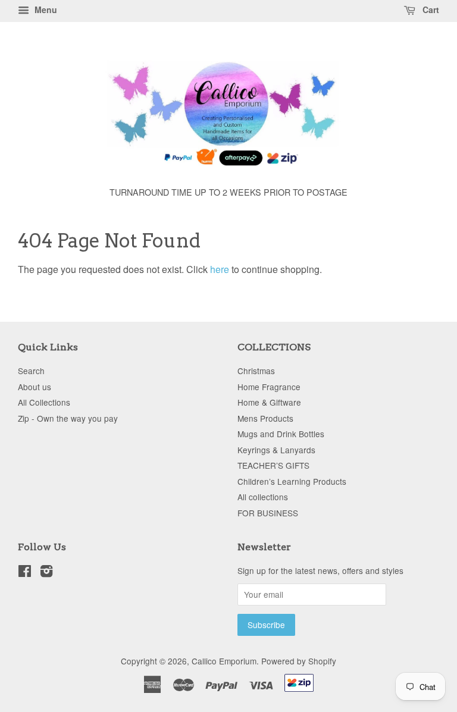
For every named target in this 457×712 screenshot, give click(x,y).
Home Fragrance (269, 387)
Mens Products (265, 418)
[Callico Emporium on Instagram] (46, 573)
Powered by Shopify (298, 661)
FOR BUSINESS (267, 513)
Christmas (256, 371)
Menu (44, 9)
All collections (262, 497)
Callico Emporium (224, 661)
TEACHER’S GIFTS (273, 465)
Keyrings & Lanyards (276, 450)
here (219, 269)
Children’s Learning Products (291, 481)
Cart (429, 9)
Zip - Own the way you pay (68, 418)
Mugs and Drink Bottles (280, 434)
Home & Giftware (269, 402)
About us (34, 387)
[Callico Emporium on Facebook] (25, 573)
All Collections (44, 402)
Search (31, 371)
